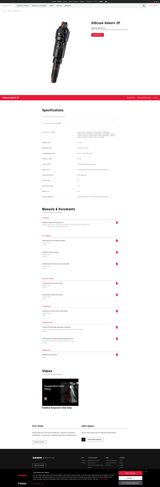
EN (158, 1)
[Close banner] (146, 471)
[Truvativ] (65, 1)
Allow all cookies (130, 473)
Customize (129, 478)
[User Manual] (117, 223)
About (121, 460)
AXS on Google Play (111, 462)
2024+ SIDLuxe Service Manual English (53, 243)
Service (7, 5)
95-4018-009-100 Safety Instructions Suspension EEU (58, 341)
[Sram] (54, 1)
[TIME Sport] (82, 1)
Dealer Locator (39, 442)
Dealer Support (91, 462)
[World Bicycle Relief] (106, 1)
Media (121, 462)
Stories (83, 460)
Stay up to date (39, 465)
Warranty (68, 5)
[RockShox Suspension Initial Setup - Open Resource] (60, 392)
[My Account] (154, 1)
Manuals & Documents (39, 5)
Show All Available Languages (53, 212)
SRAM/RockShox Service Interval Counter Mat (55, 266)
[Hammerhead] (89, 1)
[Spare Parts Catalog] (117, 284)
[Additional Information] (114, 120)
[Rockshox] (60, 1)
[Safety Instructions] (117, 328)
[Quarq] (76, 1)
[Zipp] (70, 1)
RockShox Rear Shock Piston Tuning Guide (54, 313)
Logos (121, 467)
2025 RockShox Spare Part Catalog (52, 285)
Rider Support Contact (93, 460)
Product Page (97, 34)
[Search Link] (143, 5)
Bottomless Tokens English (50, 254)
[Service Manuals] (117, 241)
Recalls (90, 467)
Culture (83, 462)
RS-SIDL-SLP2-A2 (17, 11)
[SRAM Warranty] (117, 355)
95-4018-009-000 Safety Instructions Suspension (63, 329)
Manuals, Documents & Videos (95, 465)
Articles (59, 5)
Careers (121, 465)
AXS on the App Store (111, 460)
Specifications (131, 97)
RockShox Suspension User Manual (65, 224)
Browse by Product (23, 5)
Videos (51, 5)
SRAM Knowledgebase (94, 439)
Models (9, 11)
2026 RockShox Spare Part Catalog (52, 297)
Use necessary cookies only (130, 483)
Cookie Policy (103, 479)
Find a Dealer (153, 5)
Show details (37, 483)
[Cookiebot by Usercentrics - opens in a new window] (22, 484)
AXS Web (108, 465)
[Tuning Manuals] (117, 312)
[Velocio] (96, 1)
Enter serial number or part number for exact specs (53, 116)
